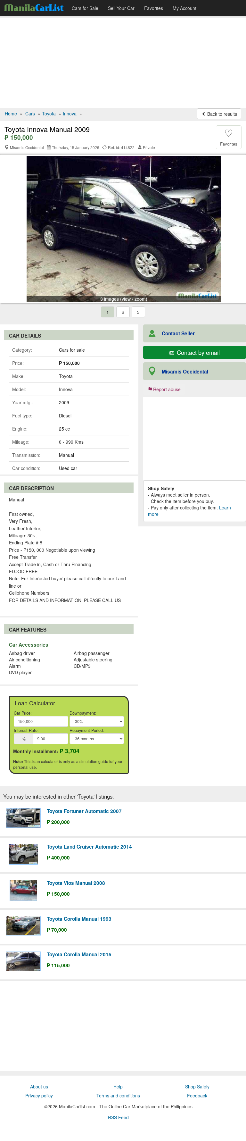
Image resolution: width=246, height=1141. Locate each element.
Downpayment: (83, 713)
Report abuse (166, 389)
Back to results (221, 114)
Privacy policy (39, 1095)
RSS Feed (118, 1117)
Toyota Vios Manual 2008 (76, 882)
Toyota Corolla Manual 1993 (79, 918)
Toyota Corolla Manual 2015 (79, 954)
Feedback (197, 1095)
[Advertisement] (123, 63)
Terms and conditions (118, 1095)
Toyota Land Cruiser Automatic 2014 (89, 846)
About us (39, 1086)
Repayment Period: (87, 730)
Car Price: (23, 713)
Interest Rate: (26, 730)
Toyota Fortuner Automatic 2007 (84, 811)
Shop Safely (197, 1086)
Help (118, 1086)
